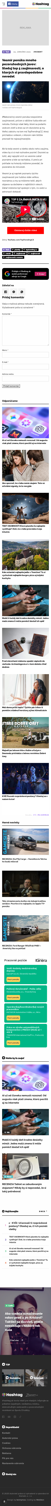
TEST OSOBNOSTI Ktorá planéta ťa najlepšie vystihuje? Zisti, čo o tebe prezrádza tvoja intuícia (29, 1239)
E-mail (5, 362)
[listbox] (39, 1211)
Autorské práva (10, 1438)
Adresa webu (8, 374)
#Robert (38, 52)
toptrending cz (31, 250)
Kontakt (6, 1433)
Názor (9, 1177)
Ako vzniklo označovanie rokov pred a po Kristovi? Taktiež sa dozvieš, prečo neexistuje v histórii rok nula (24, 1322)
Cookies (6, 1443)
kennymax (21, 1500)
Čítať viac (14, 1340)
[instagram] (15, 1417)
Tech (7, 52)
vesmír (8, 254)
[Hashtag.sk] (40, 4)
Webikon (40, 1500)
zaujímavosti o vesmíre (14, 257)
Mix (8, 1088)
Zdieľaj (14, 4)
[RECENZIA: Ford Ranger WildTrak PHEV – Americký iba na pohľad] (25, 928)
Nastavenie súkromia (13, 1463)
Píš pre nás (7, 1458)
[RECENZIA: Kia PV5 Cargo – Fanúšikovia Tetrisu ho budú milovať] (25, 842)
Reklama (6, 1453)
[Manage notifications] (4, 1501)
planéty (17, 250)
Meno (5, 350)
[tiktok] (20, 1417)
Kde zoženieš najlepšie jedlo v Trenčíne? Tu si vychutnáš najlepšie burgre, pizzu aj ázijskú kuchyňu (28, 1263)
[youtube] (9, 1417)
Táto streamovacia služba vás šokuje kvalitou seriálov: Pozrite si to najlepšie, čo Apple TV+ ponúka (24, 903)
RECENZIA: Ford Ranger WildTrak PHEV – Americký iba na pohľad (21, 947)
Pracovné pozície (15, 960)
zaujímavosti (35, 254)
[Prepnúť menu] (3, 4)
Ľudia (10, 1306)
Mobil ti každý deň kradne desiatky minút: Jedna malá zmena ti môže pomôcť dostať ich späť (22, 1143)
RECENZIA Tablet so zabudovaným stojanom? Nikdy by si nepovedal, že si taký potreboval (24, 1188)
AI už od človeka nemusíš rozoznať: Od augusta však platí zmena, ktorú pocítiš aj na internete (25, 1099)
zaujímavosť (20, 254)
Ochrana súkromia (11, 1448)
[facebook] (3, 1417)
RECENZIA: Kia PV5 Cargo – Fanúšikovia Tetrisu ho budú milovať (24, 860)
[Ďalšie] (46, 1377)
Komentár (7, 314)
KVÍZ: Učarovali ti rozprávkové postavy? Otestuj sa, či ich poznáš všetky (28, 1226)
